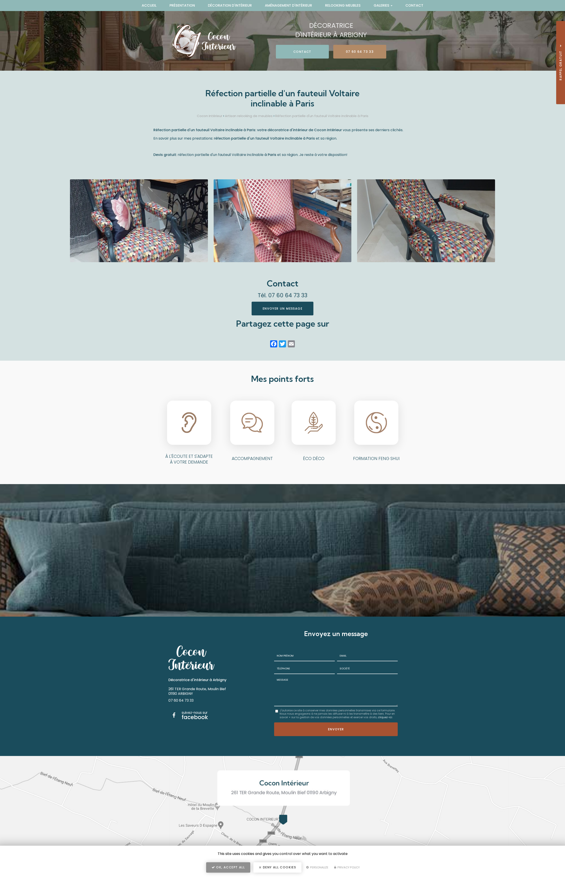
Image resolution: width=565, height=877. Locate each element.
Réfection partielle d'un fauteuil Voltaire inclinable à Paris (321, 116)
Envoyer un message (282, 308)
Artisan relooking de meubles (249, 116)
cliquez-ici (385, 717)
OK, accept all (230, 867)
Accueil (149, 5)
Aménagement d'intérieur (288, 5)
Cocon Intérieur (209, 116)
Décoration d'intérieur (230, 5)
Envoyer (336, 729)
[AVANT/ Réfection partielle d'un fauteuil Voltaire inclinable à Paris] (283, 220)
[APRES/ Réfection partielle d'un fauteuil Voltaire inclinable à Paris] (139, 220)
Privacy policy (348, 867)
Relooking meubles (343, 5)
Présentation (182, 5)
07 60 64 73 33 (360, 51)
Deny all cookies (279, 867)
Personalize (318, 867)
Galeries (382, 5)
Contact (414, 5)
